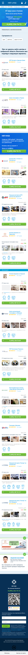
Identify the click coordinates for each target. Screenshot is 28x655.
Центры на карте (21, 653)
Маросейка (5, 252)
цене (4, 39)
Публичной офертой (6, 628)
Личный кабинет (22, 3)
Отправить (6, 626)
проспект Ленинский (6, 519)
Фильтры (7, 653)
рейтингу (10, 39)
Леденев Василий (17, 558)
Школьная (5, 406)
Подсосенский (6, 292)
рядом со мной (18, 39)
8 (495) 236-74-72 (25, 3)
